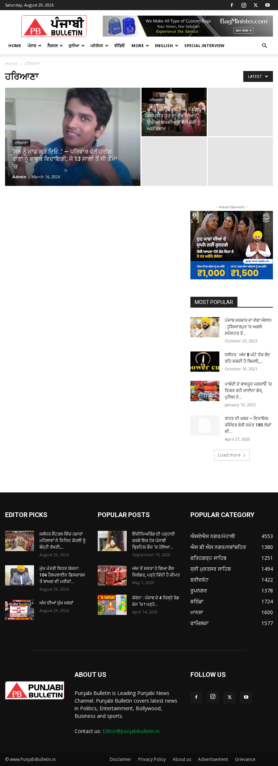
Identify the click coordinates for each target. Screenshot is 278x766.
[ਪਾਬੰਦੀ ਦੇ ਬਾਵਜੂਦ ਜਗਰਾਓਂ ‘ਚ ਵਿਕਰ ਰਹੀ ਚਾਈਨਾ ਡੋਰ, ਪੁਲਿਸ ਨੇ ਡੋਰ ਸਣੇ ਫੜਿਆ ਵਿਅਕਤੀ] (204, 391)
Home (14, 45)
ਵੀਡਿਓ (119, 45)
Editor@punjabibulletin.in (131, 731)
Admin (19, 176)
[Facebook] (231, 5)
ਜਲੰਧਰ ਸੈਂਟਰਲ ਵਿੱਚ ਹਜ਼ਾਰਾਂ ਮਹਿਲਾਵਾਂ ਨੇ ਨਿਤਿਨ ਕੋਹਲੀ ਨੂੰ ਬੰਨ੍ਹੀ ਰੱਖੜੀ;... (62, 541)
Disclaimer (120, 759)
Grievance (245, 759)
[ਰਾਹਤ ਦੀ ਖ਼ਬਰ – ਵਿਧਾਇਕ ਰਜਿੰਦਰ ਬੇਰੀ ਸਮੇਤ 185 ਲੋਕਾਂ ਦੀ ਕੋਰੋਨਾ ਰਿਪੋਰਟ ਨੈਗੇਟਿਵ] (204, 425)
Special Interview (204, 45)
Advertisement (213, 759)
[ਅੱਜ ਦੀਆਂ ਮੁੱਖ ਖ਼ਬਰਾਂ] (19, 610)
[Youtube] (267, 5)
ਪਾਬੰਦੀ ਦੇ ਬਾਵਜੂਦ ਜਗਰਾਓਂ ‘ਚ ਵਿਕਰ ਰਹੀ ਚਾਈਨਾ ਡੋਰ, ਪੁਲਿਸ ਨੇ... (248, 391)
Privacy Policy (152, 759)
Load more (229, 455)
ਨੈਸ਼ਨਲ (52, 45)
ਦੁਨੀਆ (74, 45)
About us (182, 759)
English (164, 45)
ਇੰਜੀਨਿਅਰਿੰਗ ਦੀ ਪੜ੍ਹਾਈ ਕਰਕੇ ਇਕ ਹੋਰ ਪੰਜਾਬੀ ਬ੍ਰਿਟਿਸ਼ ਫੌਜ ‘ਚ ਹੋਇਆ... (153, 541)
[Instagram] (243, 5)
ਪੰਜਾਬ (32, 45)
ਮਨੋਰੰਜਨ (96, 45)
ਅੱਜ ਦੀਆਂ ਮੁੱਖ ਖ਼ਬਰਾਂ (56, 602)
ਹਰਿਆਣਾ (21, 143)
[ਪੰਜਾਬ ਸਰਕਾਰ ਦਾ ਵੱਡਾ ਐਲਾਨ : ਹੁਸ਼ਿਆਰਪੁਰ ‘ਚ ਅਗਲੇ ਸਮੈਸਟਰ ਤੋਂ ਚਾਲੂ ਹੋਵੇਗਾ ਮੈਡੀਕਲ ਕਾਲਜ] (204, 327)
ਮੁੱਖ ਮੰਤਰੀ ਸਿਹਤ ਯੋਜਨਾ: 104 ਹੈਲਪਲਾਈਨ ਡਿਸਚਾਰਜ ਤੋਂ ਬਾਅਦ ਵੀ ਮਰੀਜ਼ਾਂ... (62, 575)
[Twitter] (255, 5)
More (137, 45)
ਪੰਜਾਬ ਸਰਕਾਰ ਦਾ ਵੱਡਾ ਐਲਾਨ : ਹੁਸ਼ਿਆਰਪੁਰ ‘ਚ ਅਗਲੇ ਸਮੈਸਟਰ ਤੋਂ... (248, 327)
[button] (264, 45)
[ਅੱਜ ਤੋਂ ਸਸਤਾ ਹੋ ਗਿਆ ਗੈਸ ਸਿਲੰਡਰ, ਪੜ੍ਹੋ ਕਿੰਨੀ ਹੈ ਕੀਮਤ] (112, 575)
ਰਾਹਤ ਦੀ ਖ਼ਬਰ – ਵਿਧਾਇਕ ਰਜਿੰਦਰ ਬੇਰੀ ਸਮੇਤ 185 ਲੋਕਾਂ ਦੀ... (248, 425)
